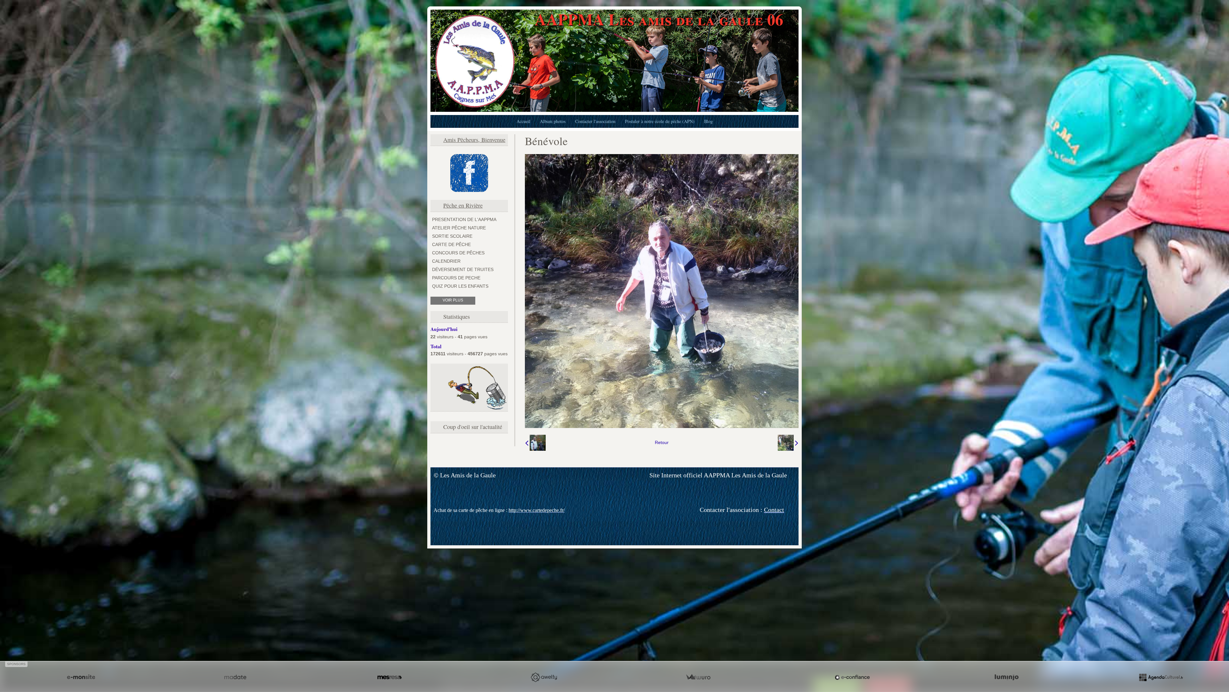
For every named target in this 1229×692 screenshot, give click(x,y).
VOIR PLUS (453, 300)
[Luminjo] (1007, 677)
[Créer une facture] (698, 677)
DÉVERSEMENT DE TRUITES (463, 269)
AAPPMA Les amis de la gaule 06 (659, 19)
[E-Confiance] (852, 677)
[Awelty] (544, 677)
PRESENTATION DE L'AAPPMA (464, 219)
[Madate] (235, 677)
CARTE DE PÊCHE (451, 244)
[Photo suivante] (788, 443)
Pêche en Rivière (463, 205)
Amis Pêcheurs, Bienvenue (474, 140)
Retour (662, 442)
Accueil (523, 121)
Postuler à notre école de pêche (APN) (660, 121)
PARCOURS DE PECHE (456, 277)
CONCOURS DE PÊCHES (458, 252)
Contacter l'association (595, 121)
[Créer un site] (81, 677)
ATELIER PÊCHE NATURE (459, 227)
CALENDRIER (446, 261)
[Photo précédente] (535, 443)
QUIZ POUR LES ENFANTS (460, 286)
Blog (708, 121)
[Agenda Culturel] (1161, 677)
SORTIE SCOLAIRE (452, 236)
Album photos (553, 121)
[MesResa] (389, 677)
